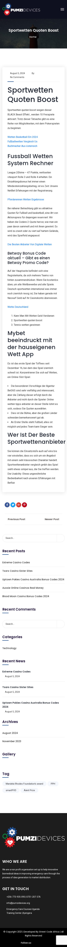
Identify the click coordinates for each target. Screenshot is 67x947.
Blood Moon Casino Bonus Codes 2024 (25, 596)
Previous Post (16, 519)
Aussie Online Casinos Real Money (23, 587)
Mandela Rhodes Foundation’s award (24, 783)
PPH (53, 783)
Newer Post (52, 519)
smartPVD (11, 790)
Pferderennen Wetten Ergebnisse (25, 199)
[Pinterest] (24, 504)
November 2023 (11, 741)
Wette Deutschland (17, 306)
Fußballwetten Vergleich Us (22, 141)
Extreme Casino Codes (16, 562)
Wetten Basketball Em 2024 (22, 136)
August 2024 (10, 733)
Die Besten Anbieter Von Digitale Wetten (29, 244)
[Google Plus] (18, 504)
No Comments (17, 77)
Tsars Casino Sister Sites (17, 571)
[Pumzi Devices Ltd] (21, 9)
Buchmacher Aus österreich (22, 146)
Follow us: (26, 942)
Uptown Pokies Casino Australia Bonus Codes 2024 (33, 579)
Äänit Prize (29, 790)
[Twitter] (12, 504)
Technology (9, 648)
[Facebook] (7, 504)
